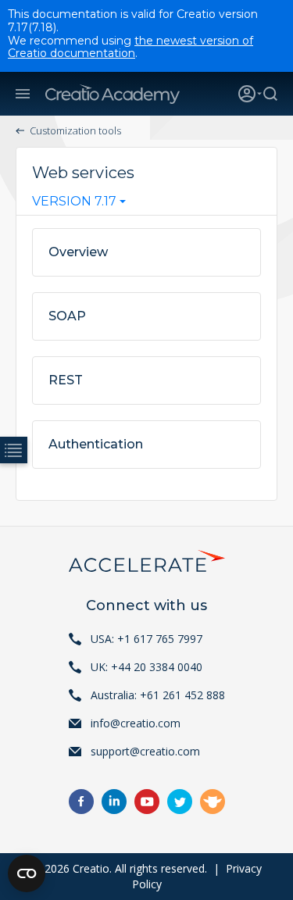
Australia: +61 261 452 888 (158, 695)
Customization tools (75, 130)
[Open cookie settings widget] (26, 873)
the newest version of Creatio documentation (130, 47)
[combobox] (79, 205)
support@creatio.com (145, 751)
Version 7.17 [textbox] (74, 202)
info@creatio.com (135, 723)
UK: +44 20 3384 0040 (146, 666)
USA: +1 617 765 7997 (146, 638)
